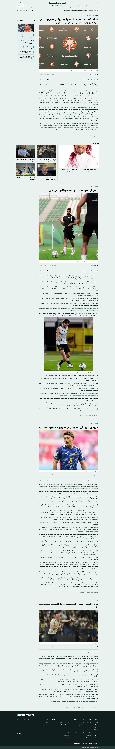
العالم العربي (96, 722)
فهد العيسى (92, 265)
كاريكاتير (83, 724)
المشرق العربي (95, 727)
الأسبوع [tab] (18, 20)
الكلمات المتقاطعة (66, 735)
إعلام (68, 727)
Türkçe (91, 2)
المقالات (83, 722)
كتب (68, 722)
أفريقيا (90, 727)
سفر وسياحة (46, 724)
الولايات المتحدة (89, 722)
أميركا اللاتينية (89, 729)
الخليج (96, 724)
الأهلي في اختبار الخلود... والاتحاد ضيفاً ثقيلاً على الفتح (73, 190)
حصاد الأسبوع (89, 735)
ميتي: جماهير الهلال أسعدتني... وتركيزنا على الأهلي (25, 52)
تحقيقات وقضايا (88, 737)
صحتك (61, 722)
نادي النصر (74, 707)
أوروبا (90, 724)
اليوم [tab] (21, 20)
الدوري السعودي (89, 415)
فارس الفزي (92, 646)
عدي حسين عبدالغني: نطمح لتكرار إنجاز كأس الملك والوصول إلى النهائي (25, 36)
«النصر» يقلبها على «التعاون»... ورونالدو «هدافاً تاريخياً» (26, 47)
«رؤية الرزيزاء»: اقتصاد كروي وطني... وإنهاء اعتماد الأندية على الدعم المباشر (80, 170)
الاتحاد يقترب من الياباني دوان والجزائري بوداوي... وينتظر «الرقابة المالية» (25, 42)
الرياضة (96, 15)
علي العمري (93, 475)
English (95, 2)
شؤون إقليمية (96, 729)
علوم (61, 724)
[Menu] (97, 7)
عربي (97, 2)
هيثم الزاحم (92, 74)
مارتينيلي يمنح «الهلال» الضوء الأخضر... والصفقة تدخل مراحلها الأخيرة (26, 57)
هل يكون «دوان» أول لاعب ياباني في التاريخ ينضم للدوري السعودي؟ (68, 427)
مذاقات (47, 722)
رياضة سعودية (89, 15)
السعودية (83, 136)
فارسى (86, 2)
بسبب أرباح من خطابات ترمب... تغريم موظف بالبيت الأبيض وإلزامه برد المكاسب (78, 10)
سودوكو (68, 737)
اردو (88, 2)
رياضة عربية (96, 737)
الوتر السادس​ (67, 724)
